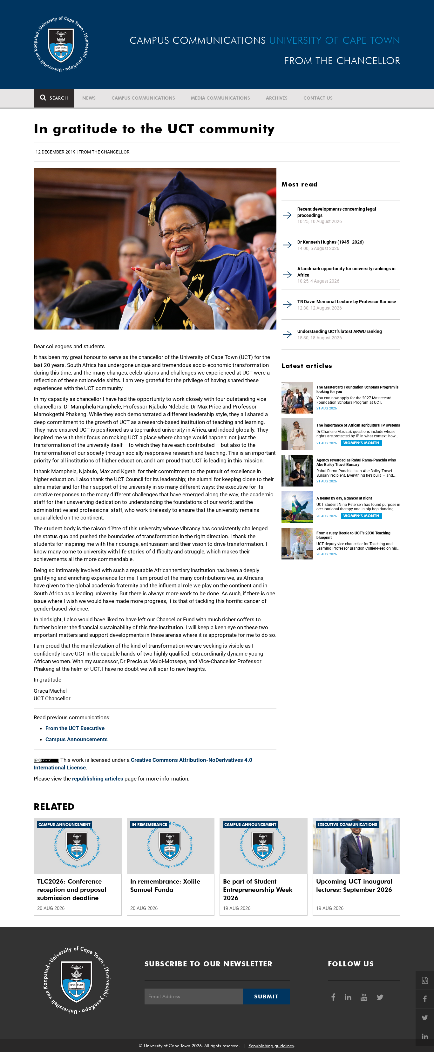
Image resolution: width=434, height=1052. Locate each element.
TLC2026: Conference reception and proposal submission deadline (71, 890)
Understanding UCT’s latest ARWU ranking (339, 331)
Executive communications (347, 824)
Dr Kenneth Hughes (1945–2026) (330, 242)
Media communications (220, 98)
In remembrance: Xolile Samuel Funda (165, 885)
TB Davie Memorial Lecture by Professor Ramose (346, 301)
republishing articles (97, 778)
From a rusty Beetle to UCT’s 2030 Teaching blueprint (353, 535)
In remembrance (149, 824)
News (89, 98)
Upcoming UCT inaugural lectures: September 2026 (354, 885)
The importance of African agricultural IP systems (358, 425)
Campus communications (143, 98)
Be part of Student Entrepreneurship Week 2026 (257, 890)
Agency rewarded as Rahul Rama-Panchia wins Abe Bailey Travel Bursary (356, 462)
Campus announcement (64, 824)
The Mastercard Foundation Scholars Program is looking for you (357, 389)
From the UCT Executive (75, 728)
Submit (266, 996)
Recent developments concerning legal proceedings (336, 212)
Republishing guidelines (271, 1045)
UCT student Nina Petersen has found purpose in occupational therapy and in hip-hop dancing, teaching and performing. (358, 506)
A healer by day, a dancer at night (344, 498)
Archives (277, 98)
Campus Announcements (76, 739)
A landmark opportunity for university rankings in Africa (346, 272)
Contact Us (318, 98)
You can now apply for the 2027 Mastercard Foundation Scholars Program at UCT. (353, 400)
